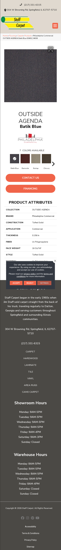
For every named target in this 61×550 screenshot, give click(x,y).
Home (5, 36)
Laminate (30, 365)
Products (27, 36)
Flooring (12, 36)
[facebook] (23, 518)
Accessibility (30, 526)
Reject (30, 283)
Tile (30, 371)
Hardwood (30, 358)
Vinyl (30, 378)
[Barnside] (25, 158)
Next (53, 159)
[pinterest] (32, 518)
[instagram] (28, 518)
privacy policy (30, 273)
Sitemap (30, 547)
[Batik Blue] (14, 158)
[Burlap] (35, 158)
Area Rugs (30, 385)
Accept (16, 283)
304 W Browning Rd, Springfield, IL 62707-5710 (32, 9)
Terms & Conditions (30, 533)
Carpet (20, 36)
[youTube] (37, 518)
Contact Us (30, 177)
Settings (44, 283)
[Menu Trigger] (55, 26)
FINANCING (30, 188)
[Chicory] (46, 158)
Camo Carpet (30, 392)
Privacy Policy (30, 540)
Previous (8, 159)
